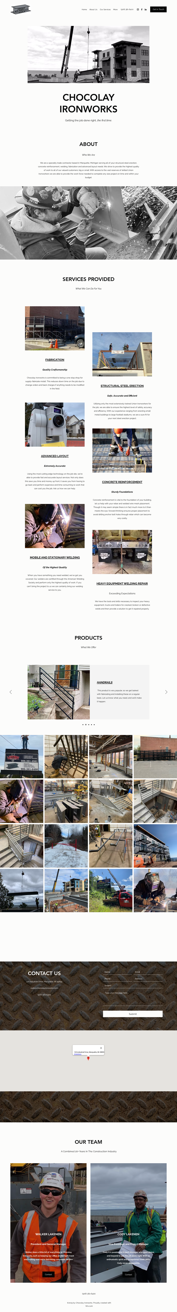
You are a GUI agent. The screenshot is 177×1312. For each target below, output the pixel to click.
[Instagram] (138, 9)
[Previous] (11, 692)
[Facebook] (141, 9)
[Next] (166, 692)
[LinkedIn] (145, 9)
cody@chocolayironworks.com (44, 988)
